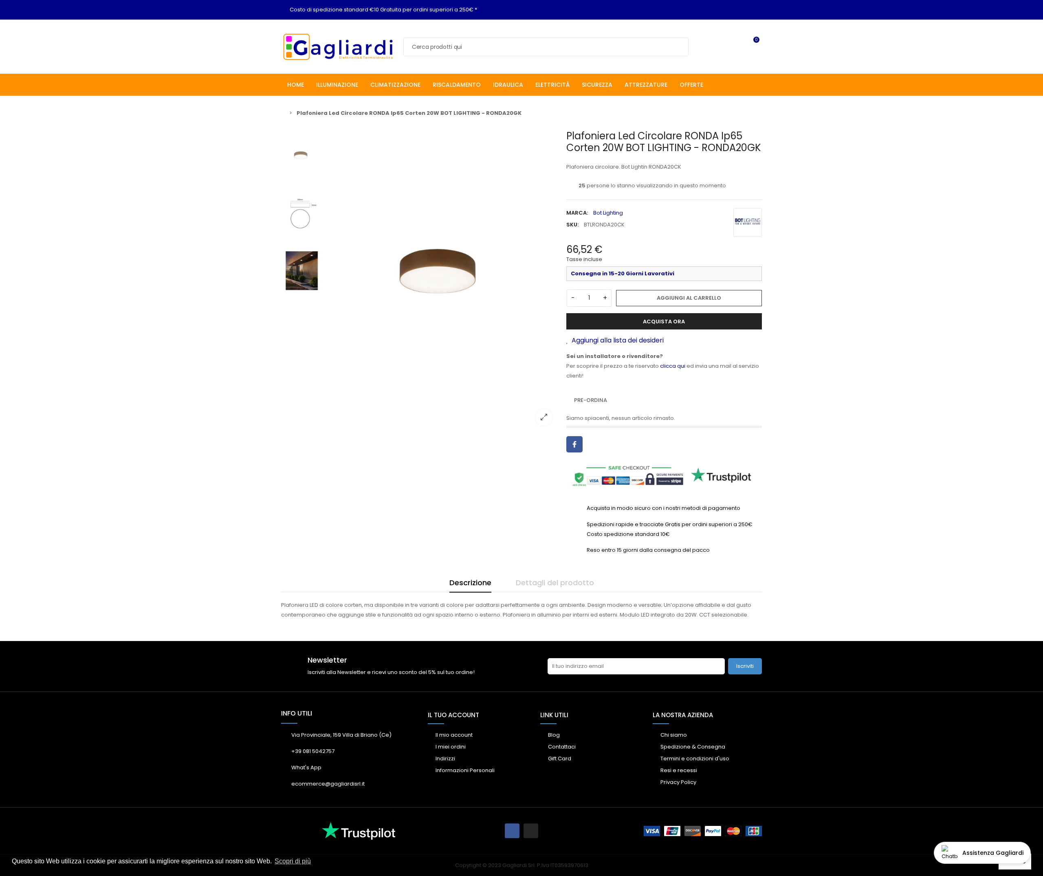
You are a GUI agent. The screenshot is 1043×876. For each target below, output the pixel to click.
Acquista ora (664, 321)
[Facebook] (512, 830)
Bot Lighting (608, 213)
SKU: (572, 224)
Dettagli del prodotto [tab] (555, 582)
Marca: (577, 213)
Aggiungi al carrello (689, 298)
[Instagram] (531, 830)
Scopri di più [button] (293, 861)
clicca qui (672, 366)
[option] (442, 280)
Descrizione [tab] (470, 582)
